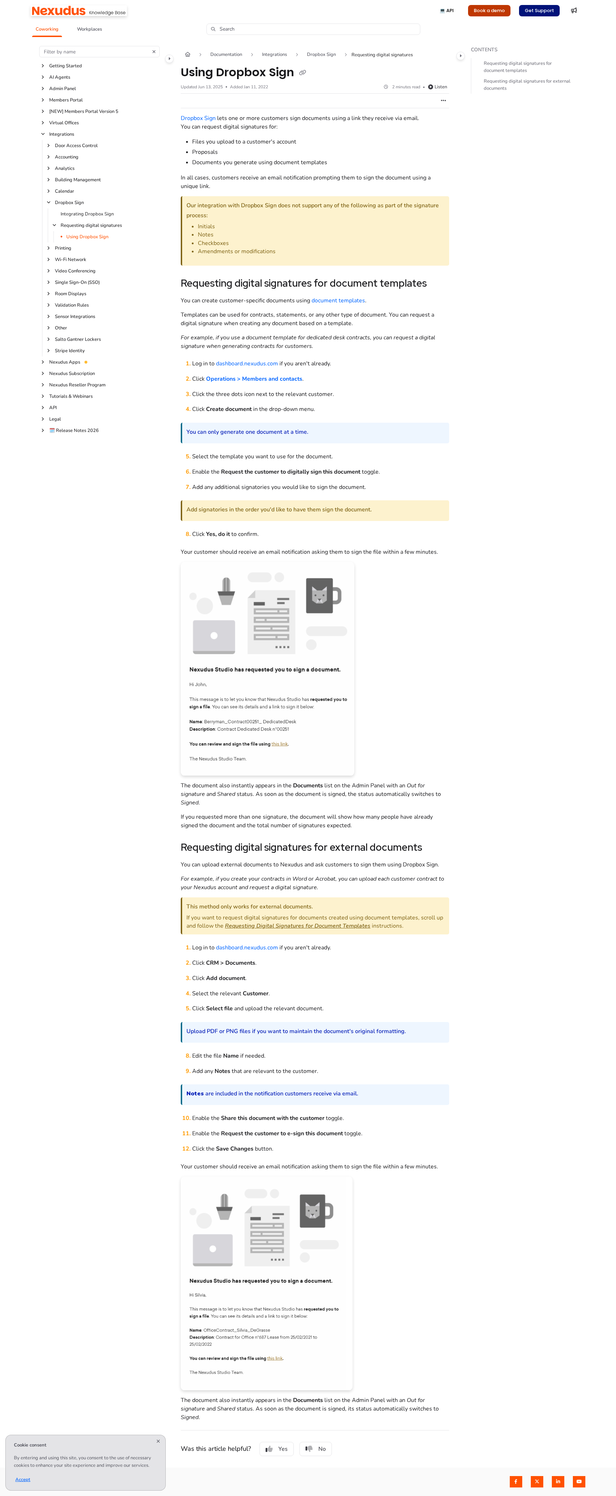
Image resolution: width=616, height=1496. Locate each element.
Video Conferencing (75, 271)
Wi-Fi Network (70, 259)
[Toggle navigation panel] (169, 58)
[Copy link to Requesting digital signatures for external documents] (433, 848)
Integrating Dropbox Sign (87, 214)
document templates (338, 300)
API (53, 408)
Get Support (539, 10)
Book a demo (489, 10)
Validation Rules (72, 305)
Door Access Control (76, 145)
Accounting (66, 157)
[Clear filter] (154, 51)
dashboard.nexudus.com (247, 364)
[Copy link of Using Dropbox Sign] (302, 73)
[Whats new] (574, 10)
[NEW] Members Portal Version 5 (83, 111)
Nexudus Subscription (72, 373)
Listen (441, 87)
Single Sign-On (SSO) (77, 282)
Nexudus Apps (64, 362)
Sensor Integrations (75, 316)
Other (61, 328)
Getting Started (65, 66)
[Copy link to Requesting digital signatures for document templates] (438, 284)
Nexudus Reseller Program (77, 385)
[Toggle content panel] (460, 56)
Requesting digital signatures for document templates (518, 67)
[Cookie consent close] (158, 1442)
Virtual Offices (64, 123)
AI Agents (59, 77)
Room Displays (70, 294)
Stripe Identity (70, 351)
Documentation (226, 54)
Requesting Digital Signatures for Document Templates (297, 926)
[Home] (79, 10)
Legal (55, 419)
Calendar (64, 191)
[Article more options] (443, 100)
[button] (47, 29)
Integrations (61, 134)
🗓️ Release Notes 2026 (74, 430)
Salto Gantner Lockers (78, 339)
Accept (22, 1479)
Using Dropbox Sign (87, 237)
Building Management (78, 180)
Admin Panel (62, 88)
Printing (63, 248)
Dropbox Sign (69, 202)
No (322, 1449)
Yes (283, 1449)
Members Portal (66, 100)
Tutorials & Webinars (71, 396)
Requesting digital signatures (91, 225)
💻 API (447, 10)
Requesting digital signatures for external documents (527, 85)
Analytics (65, 168)
